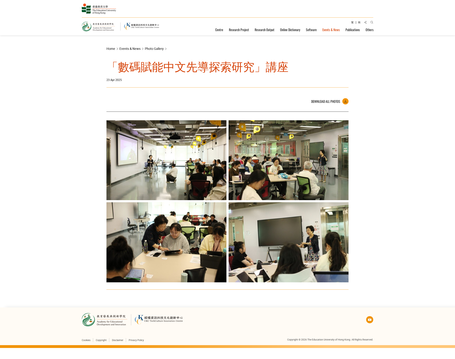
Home (110, 48)
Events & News (130, 48)
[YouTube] (369, 319)
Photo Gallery (154, 48)
